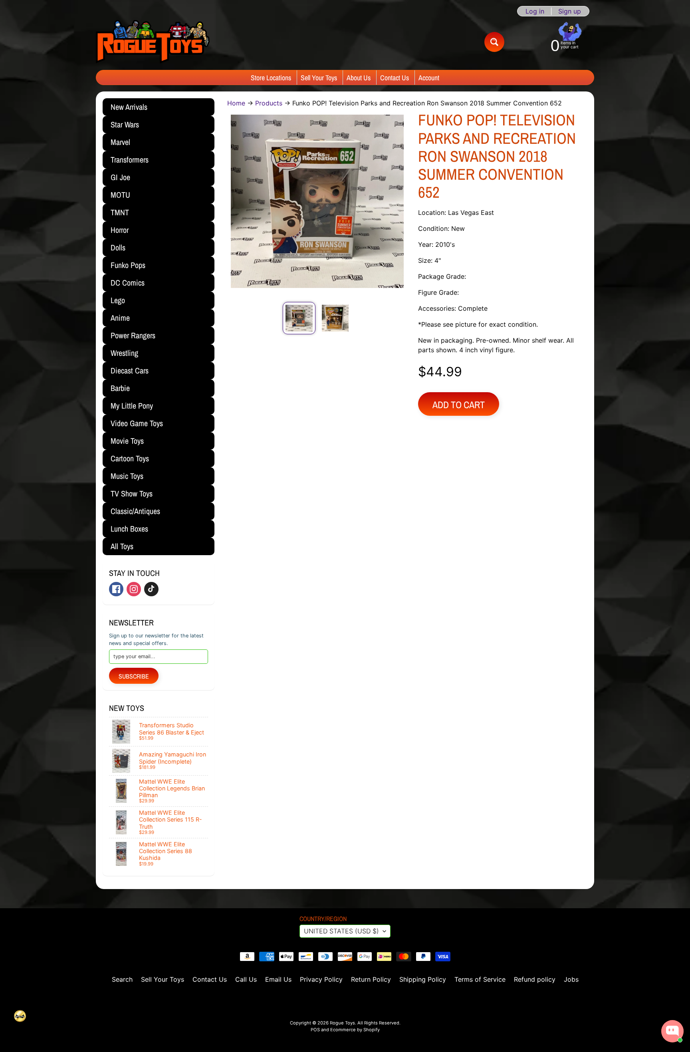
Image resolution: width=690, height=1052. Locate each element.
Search (122, 979)
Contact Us (394, 78)
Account (428, 78)
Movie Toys (127, 440)
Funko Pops (128, 265)
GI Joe (120, 177)
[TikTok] (151, 589)
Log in (534, 11)
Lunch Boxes (129, 528)
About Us (359, 78)
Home (236, 103)
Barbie (120, 388)
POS (315, 1029)
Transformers (130, 159)
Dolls (118, 247)
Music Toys (127, 475)
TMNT (120, 212)
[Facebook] (116, 589)
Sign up (569, 11)
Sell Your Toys (319, 78)
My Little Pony (132, 405)
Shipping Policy (422, 979)
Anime (120, 317)
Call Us (246, 979)
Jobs (571, 979)
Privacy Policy (321, 979)
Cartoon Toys (130, 458)
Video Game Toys (137, 423)
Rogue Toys (342, 1023)
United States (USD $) (341, 931)
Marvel (120, 142)
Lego (118, 300)
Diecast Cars (130, 370)
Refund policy (534, 979)
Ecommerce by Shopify (355, 1029)
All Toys (122, 546)
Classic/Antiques (135, 511)
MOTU (120, 194)
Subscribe (134, 676)
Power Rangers (133, 335)
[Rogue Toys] (153, 42)
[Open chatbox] (672, 1031)
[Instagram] (134, 589)
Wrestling (124, 352)
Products (268, 103)
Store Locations (271, 78)
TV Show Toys (132, 493)
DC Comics (128, 282)
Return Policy (371, 979)
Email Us (278, 979)
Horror (120, 229)
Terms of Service (480, 979)
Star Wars (125, 124)
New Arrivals (129, 106)
